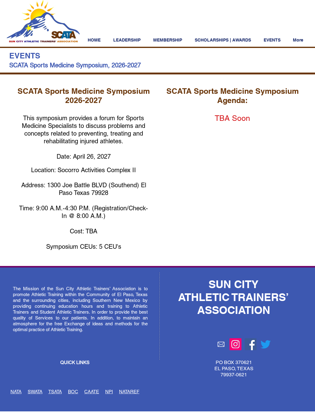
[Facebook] (251, 344)
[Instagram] (235, 344)
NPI (109, 391)
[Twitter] (266, 344)
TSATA (55, 391)
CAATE (91, 391)
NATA (16, 391)
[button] (224, 40)
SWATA (35, 391)
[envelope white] (221, 344)
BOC (73, 391)
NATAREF (129, 391)
